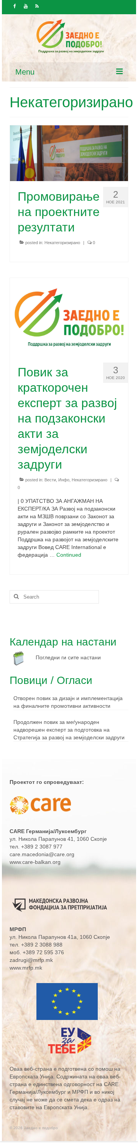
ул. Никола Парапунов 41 (42, 839)
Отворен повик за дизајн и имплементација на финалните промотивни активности (68, 702)
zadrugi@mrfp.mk (31, 960)
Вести (50, 479)
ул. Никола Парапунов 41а (43, 937)
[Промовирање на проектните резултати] (69, 153)
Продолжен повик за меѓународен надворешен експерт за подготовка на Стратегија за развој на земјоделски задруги (69, 729)
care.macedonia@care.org (42, 854)
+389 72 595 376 (43, 952)
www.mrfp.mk (26, 968)
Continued (68, 555)
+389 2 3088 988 (41, 945)
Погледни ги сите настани (68, 657)
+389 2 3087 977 (41, 847)
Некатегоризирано (62, 242)
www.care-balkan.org (35, 862)
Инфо (63, 479)
